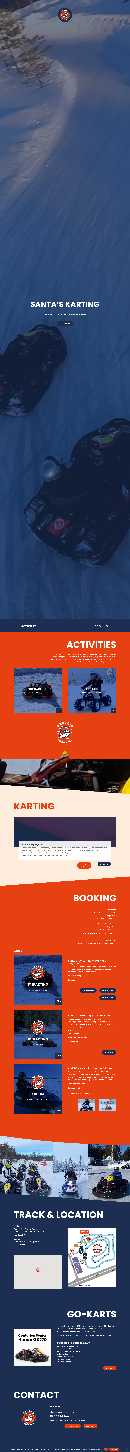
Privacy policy (114, 1449)
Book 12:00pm (88, 990)
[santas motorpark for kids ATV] (86, 1111)
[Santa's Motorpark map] (92, 1286)
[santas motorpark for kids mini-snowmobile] (107, 1111)
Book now (109, 1052)
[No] (128, 1449)
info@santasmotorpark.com (62, 1412)
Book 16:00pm (108, 998)
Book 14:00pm (108, 990)
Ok (106, 1449)
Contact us (72, 1426)
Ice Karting (65, 323)
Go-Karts (86, 865)
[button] (38, 1270)
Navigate (90, 1426)
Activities (28, 626)
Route (16, 1251)
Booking (101, 626)
